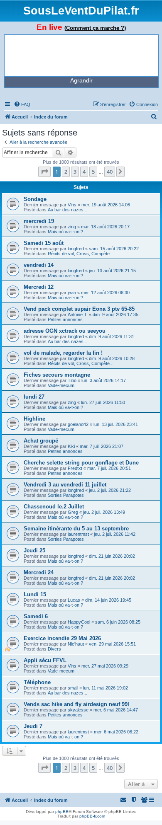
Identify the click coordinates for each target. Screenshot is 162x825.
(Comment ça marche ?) (95, 28)
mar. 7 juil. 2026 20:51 (109, 468)
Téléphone (37, 682)
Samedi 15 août (44, 243)
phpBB (62, 811)
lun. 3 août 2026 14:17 (103, 380)
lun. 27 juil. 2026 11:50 (103, 402)
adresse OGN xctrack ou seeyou (65, 331)
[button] (44, 172)
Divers (54, 648)
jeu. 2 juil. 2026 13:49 (104, 512)
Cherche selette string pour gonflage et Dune (81, 463)
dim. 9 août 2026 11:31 (111, 336)
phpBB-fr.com (92, 816)
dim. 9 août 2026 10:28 (112, 358)
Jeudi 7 (33, 726)
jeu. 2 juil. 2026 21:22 (110, 490)
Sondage (35, 199)
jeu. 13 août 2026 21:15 (112, 270)
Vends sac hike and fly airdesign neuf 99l (76, 704)
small (73, 687)
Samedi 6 (36, 616)
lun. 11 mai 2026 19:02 (105, 687)
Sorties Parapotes (66, 495)
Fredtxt (75, 468)
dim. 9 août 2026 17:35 (115, 314)
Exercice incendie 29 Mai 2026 (62, 638)
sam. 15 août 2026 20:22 (114, 248)
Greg (73, 512)
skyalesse (78, 709)
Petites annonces (65, 319)
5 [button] (93, 171)
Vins (72, 204)
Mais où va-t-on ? (65, 231)
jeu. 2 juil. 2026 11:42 (114, 534)
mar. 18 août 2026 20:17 (105, 226)
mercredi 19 (39, 221)
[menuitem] (22, 104)
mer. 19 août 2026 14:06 (105, 204)
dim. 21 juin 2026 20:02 (112, 556)
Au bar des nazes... (67, 209)
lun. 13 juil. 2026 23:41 (115, 424)
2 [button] (65, 171)
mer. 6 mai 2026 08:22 (116, 731)
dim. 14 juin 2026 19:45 (108, 600)
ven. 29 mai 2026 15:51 (112, 643)
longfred (76, 248)
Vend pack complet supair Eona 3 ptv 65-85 (79, 309)
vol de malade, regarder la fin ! (63, 353)
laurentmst (78, 534)
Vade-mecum (61, 385)
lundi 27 (34, 397)
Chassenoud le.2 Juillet (54, 506)
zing (72, 226)
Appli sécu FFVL (45, 660)
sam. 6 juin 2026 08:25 (117, 621)
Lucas (74, 600)
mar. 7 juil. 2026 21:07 (101, 446)
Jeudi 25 (34, 550)
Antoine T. (78, 314)
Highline (34, 419)
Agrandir (81, 80)
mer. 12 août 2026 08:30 (105, 292)
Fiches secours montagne (57, 375)
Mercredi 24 (39, 572)
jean (72, 292)
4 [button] (84, 171)
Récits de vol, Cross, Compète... (80, 253)
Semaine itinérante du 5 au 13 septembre (76, 528)
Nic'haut (76, 643)
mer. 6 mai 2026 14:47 (115, 709)
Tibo (72, 380)
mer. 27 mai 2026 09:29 (104, 665)
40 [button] (110, 171)
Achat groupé (41, 441)
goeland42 (78, 424)
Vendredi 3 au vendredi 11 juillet (65, 484)
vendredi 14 (39, 265)
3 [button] (75, 171)
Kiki (71, 446)
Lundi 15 (35, 594)
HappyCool (79, 621)
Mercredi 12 (39, 287)
